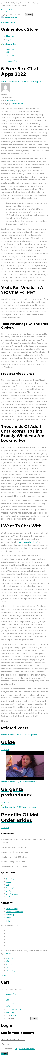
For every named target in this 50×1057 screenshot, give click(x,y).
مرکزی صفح (11, 878)
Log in (13, 1015)
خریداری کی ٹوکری (13, 893)
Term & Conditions (14, 911)
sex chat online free (28, 542)
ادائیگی (9, 891)
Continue (5, 749)
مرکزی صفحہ (11, 61)
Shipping (10, 915)
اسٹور (8, 58)
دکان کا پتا (4, 11)
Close (3, 975)
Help (8, 921)
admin (4, 735)
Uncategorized (17, 103)
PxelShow (8, 953)
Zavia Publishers (8, 22)
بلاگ (7, 52)
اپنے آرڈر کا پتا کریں (8, 8)
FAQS (8, 918)
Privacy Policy (12, 908)
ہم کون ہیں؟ (11, 55)
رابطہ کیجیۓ (10, 49)
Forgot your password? (25, 1048)
